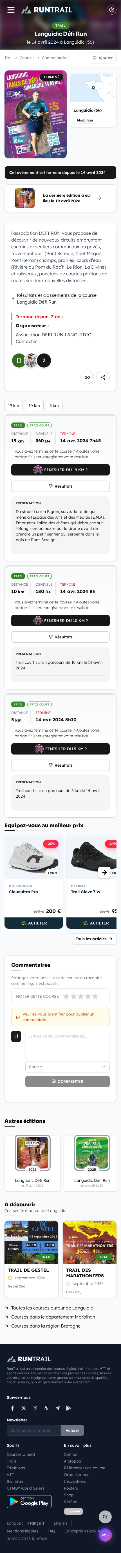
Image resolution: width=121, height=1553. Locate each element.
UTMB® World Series (25, 1488)
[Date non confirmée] (10, 1278)
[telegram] (57, 1408)
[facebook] (12, 1408)
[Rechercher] (105, 1517)
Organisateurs (77, 1474)
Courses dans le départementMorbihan (53, 1317)
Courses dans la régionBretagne (45, 1326)
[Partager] (103, 377)
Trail (8, 57)
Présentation (28, 503)
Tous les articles (91, 938)
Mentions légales (22, 1531)
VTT (10, 1474)
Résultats (64, 486)
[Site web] (87, 377)
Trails (12, 1461)
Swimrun (15, 1481)
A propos (72, 1461)
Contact (71, 1454)
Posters (71, 1488)
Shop (69, 1494)
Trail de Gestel (28, 1270)
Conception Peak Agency (87, 1531)
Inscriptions (75, 1481)
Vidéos (70, 1501)
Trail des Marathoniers (85, 1272)
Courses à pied (21, 1454)
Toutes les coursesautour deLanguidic (52, 1308)
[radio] (66, 996)
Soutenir (73, 1511)
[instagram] (35, 1408)
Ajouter (105, 57)
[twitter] (23, 1408)
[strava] (46, 1408)
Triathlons (16, 1467)
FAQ (51, 1531)
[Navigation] (11, 10)
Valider (72, 1430)
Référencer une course (84, 1467)
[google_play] (68, 1408)
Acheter (37, 923)
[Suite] (104, 872)
